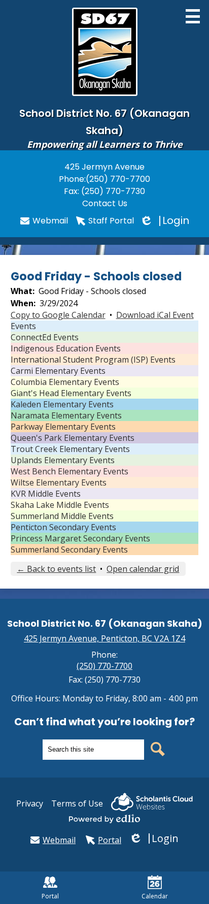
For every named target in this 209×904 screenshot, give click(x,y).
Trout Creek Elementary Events (70, 449)
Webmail (50, 221)
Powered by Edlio (104, 819)
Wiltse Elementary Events (59, 482)
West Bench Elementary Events (69, 471)
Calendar (155, 896)
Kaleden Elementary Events (62, 404)
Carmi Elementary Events (58, 370)
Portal (109, 840)
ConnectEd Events (45, 337)
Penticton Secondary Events (63, 527)
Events (23, 326)
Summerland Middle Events (62, 516)
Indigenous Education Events (66, 348)
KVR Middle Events (46, 493)
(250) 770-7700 (118, 179)
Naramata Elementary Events (66, 415)
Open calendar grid (143, 568)
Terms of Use (77, 803)
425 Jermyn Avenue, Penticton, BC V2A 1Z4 (104, 638)
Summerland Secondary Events (69, 549)
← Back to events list (56, 568)
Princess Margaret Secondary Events (80, 538)
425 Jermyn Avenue (104, 167)
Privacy (29, 803)
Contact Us (104, 203)
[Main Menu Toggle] (193, 16)
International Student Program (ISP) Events (93, 359)
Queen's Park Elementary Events (72, 437)
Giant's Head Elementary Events (71, 393)
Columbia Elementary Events (65, 382)
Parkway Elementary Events (63, 426)
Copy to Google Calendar (58, 314)
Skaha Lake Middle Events (60, 504)
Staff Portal (111, 221)
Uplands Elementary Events (63, 460)
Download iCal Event (155, 314)
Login (165, 220)
